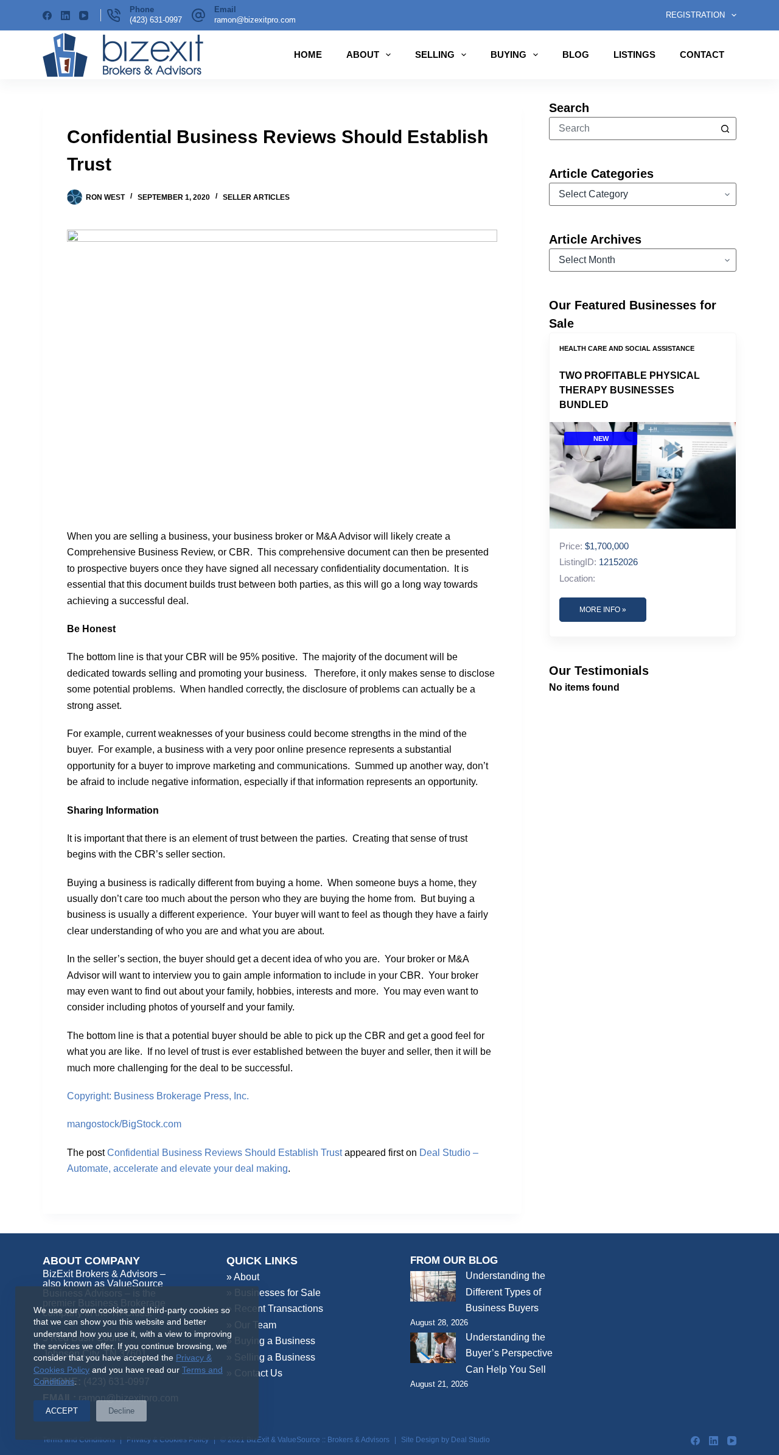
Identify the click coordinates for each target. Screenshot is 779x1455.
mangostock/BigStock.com (124, 1124)
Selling (435, 54)
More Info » (602, 609)
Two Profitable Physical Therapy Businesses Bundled (629, 390)
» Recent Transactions (274, 1308)
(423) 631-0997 (156, 19)
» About (242, 1277)
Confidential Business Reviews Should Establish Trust (224, 1152)
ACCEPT (62, 1410)
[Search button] (725, 128)
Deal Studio (470, 1440)
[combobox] (632, 128)
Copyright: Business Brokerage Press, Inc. (158, 1096)
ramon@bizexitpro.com (255, 19)
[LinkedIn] (65, 15)
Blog (575, 54)
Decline (121, 1410)
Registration (695, 14)
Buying (508, 54)
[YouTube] (83, 15)
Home (308, 54)
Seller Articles (256, 197)
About (362, 54)
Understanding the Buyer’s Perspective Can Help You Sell (509, 1353)
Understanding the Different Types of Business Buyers (505, 1291)
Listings (634, 54)
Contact (702, 54)
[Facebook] (47, 15)
